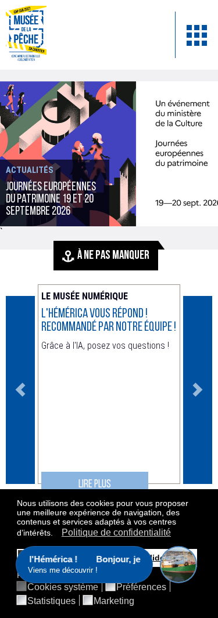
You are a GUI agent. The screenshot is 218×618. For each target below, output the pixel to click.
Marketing (114, 601)
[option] (109, 153)
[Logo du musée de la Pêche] (81, 35)
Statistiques (51, 601)
